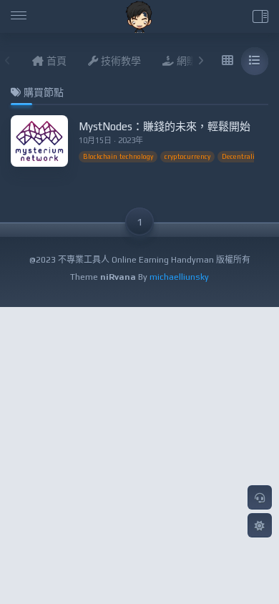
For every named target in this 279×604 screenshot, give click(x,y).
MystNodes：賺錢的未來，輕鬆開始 (164, 126)
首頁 (55, 61)
